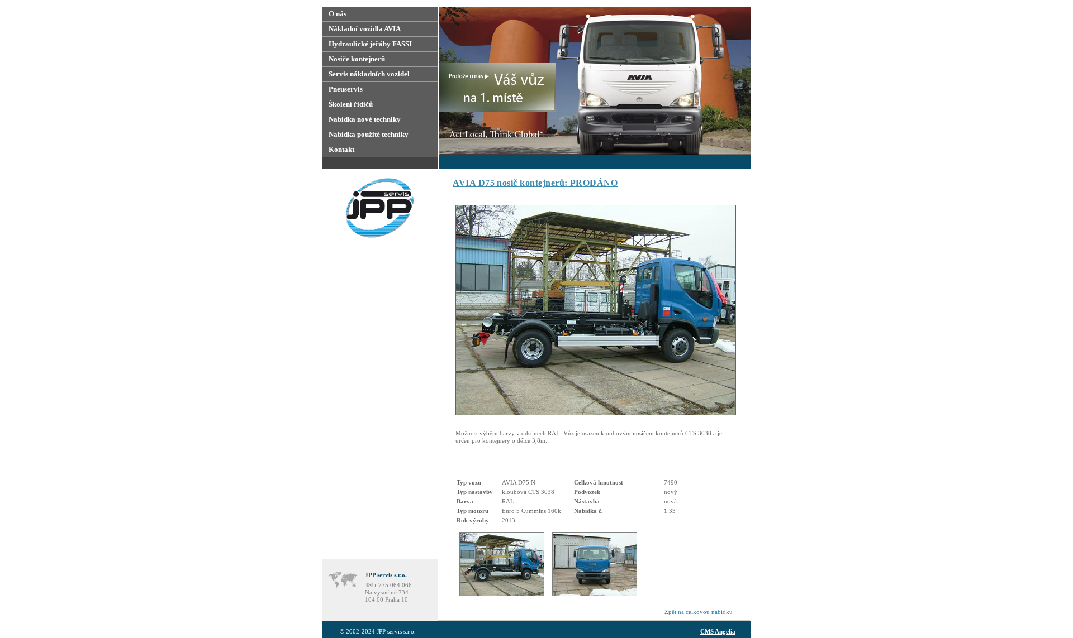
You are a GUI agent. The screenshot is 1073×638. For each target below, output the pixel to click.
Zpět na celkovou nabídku (698, 611)
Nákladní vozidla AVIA (365, 29)
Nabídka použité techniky (369, 134)
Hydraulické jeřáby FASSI (370, 44)
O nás (337, 13)
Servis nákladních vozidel (369, 74)
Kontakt (341, 149)
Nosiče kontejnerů (357, 59)
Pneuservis (346, 89)
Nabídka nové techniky (365, 119)
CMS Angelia (717, 631)
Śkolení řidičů (351, 104)
